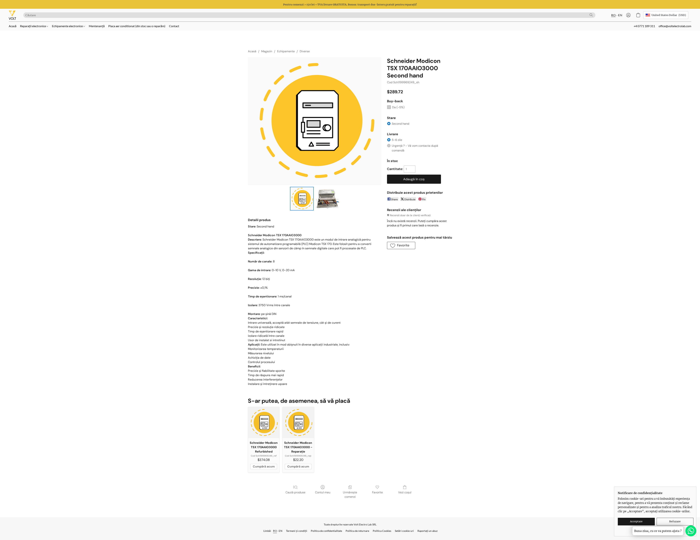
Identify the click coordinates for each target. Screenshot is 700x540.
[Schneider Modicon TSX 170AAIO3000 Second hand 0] (302, 198)
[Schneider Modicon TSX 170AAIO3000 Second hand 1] (327, 198)
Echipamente (286, 51)
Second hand (400, 124)
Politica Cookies (382, 530)
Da (398, 107)
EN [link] (280, 530)
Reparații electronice (33, 26)
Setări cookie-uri (404, 530)
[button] (12, 15)
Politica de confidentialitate (326, 530)
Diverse (305, 51)
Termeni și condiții (296, 530)
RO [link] (275, 530)
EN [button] (620, 15)
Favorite (377, 492)
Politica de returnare (357, 530)
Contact (174, 26)
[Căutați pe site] (591, 14)
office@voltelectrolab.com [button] (675, 26)
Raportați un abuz (427, 530)
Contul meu (322, 492)
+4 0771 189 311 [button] (644, 26)
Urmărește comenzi (350, 494)
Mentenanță (97, 26)
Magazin (266, 51)
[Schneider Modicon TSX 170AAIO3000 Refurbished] (263, 422)
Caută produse (295, 492)
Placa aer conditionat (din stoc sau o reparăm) (136, 26)
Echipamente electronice (67, 26)
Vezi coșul (404, 492)
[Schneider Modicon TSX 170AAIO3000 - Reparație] (298, 422)
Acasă (12, 26)
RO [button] (613, 15)
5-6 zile (397, 140)
